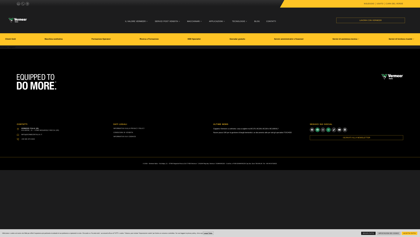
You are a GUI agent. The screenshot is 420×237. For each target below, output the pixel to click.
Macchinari (193, 21)
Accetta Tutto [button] (409, 233)
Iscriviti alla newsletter (356, 138)
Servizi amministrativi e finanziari (289, 39)
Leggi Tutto (208, 233)
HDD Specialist (194, 39)
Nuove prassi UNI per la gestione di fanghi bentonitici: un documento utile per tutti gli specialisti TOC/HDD (252, 132)
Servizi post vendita (166, 21)
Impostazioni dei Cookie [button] (388, 233)
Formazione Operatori (101, 39)
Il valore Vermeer (135, 21)
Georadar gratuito (237, 39)
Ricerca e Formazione (149, 39)
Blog (257, 21)
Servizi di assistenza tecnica (344, 39)
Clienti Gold (10, 39)
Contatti (271, 21)
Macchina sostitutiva (54, 39)
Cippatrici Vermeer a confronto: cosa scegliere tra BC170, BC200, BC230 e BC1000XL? (246, 129)
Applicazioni (216, 21)
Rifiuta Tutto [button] (368, 233)
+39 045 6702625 (271, 163)
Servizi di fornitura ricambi (400, 39)
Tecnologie (238, 21)
